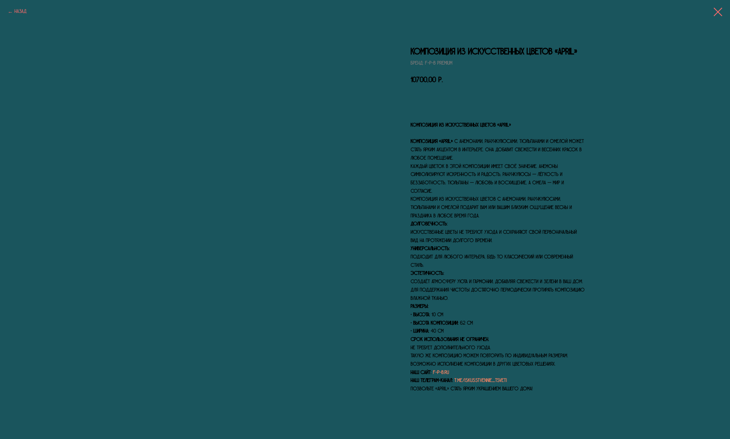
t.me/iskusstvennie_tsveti (480, 380)
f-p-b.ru (441, 372)
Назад (20, 11)
